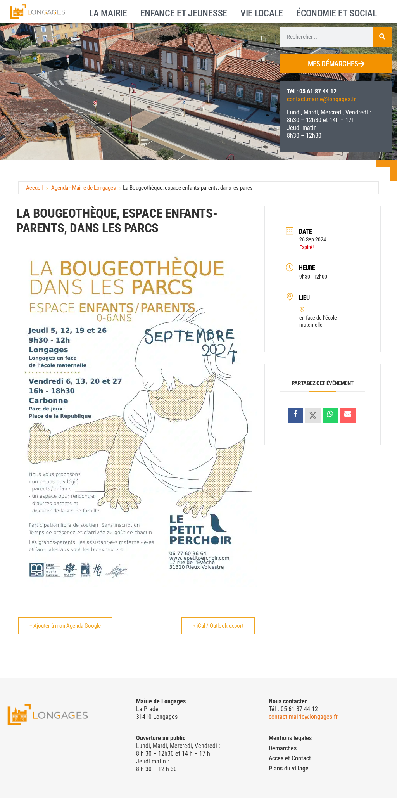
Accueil (34, 187)
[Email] (348, 415)
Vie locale (261, 12)
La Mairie (108, 12)
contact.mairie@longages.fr (321, 99)
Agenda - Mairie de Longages (83, 187)
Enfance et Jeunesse (183, 12)
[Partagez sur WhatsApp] (330, 415)
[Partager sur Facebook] (295, 415)
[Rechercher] (382, 37)
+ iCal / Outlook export (218, 625)
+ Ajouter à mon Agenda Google (65, 625)
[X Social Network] (313, 415)
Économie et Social (336, 12)
